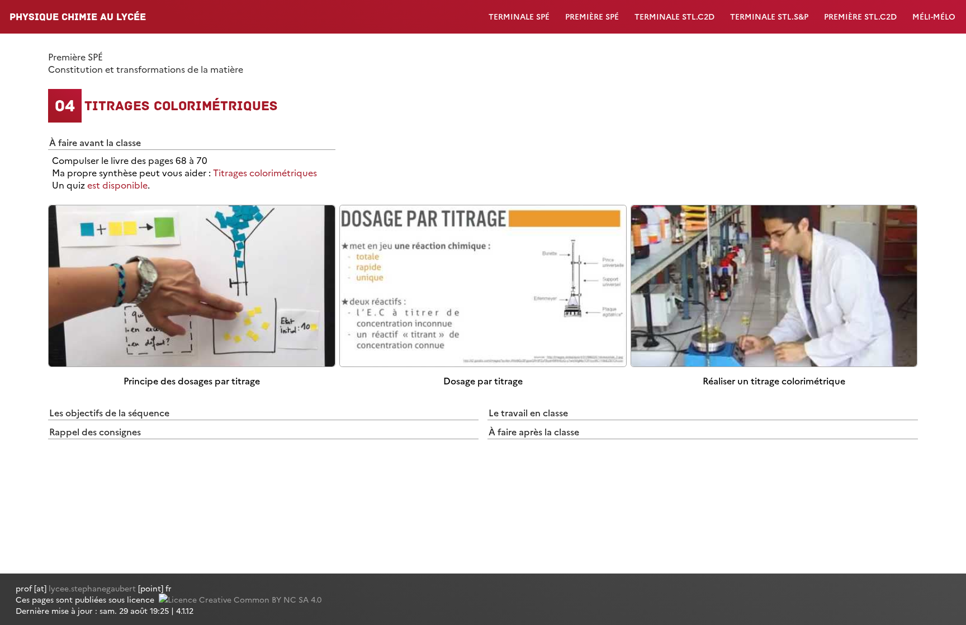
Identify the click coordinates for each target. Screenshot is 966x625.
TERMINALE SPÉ (519, 16)
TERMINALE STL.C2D (674, 16)
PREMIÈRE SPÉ (592, 16)
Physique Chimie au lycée (78, 17)
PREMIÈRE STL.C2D (860, 16)
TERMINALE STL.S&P (769, 16)
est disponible (117, 184)
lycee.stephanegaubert (92, 588)
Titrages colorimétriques (265, 172)
